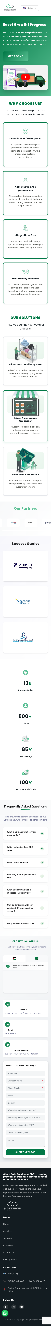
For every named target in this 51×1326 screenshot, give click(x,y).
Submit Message (25, 1152)
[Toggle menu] (45, 8)
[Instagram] (13, 1306)
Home (6, 1224)
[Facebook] (5, 1306)
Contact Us (8, 1252)
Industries (8, 1245)
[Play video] (25, 77)
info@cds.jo (10, 1033)
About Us (7, 1231)
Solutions (7, 1238)
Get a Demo (16, 56)
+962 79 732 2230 (13, 1013)
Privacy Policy (10, 1259)
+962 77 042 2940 (33, 1013)
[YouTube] (21, 1306)
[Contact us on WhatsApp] (5, 1313)
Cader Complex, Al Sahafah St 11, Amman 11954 (28, 966)
